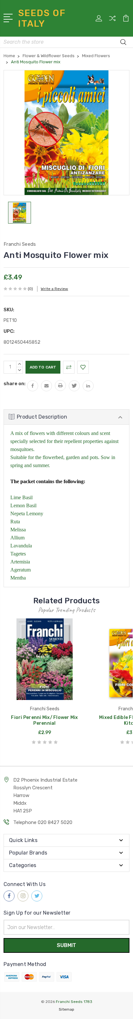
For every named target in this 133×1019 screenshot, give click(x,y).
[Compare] (112, 20)
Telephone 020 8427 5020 (42, 822)
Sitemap (66, 1009)
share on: (15, 383)
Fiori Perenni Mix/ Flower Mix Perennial (44, 720)
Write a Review (54, 289)
